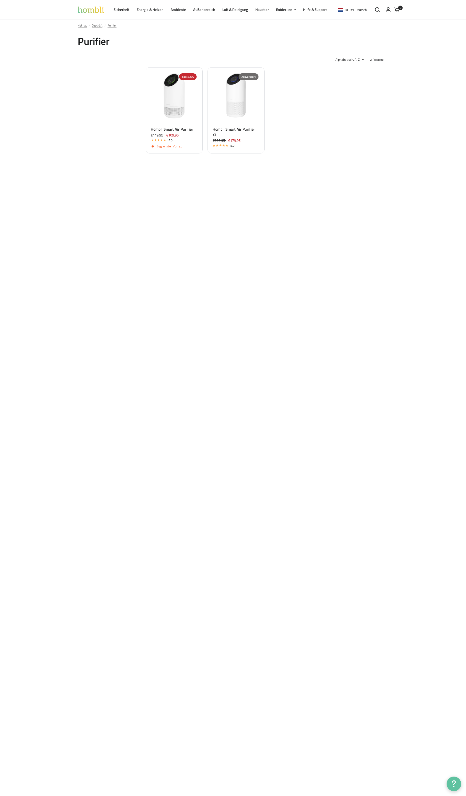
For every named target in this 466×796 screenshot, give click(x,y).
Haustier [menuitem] (262, 9)
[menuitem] (315, 10)
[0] (395, 9)
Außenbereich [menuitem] (204, 9)
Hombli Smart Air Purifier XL (234, 132)
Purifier (112, 25)
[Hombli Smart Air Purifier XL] (236, 96)
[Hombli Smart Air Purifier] (174, 96)
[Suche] (377, 9)
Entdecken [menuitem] (284, 9)
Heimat (82, 25)
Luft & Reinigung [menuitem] (235, 9)
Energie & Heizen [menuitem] (150, 9)
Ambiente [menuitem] (178, 9)
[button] (454, 784)
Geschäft (97, 25)
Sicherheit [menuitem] (121, 9)
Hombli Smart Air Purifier (172, 129)
